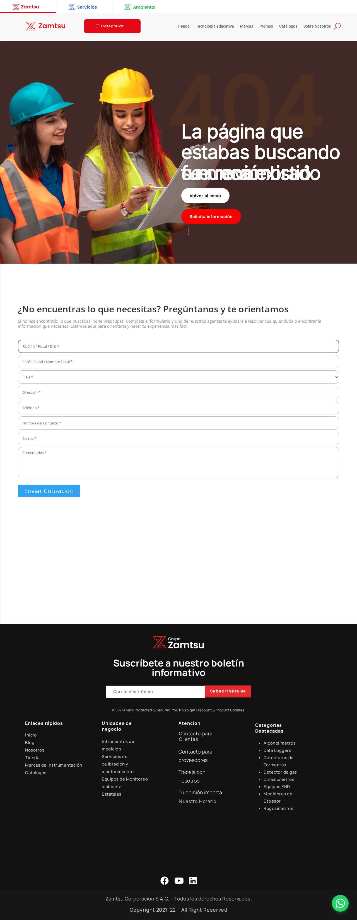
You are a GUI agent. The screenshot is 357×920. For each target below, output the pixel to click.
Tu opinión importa (200, 792)
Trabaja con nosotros (192, 776)
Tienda (183, 26)
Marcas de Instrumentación (53, 765)
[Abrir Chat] (340, 903)
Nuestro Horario (197, 801)
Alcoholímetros (280, 743)
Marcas (246, 26)
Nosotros (34, 750)
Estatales (112, 794)
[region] (178, 152)
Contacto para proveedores (195, 756)
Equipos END (277, 786)
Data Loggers (277, 750)
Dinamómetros (279, 779)
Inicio (31, 735)
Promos (266, 26)
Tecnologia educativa (215, 26)
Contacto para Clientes (196, 736)
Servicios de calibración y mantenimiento (118, 764)
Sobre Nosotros (317, 26)
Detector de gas (280, 772)
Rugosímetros (278, 808)
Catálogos (288, 26)
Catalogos (36, 773)
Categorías (112, 26)
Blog (29, 742)
